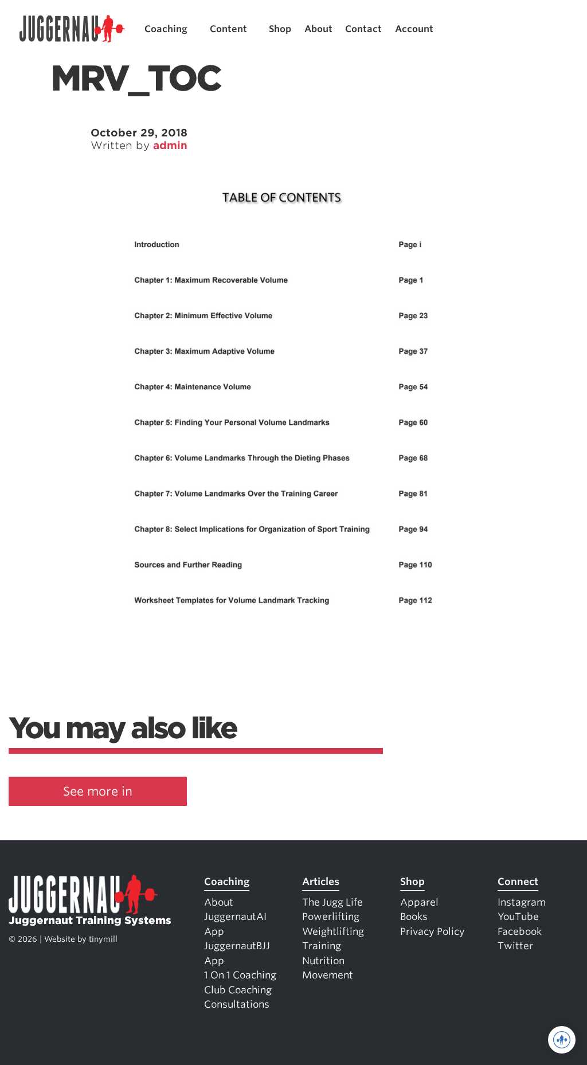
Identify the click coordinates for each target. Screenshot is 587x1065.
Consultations (236, 1004)
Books (414, 916)
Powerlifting (330, 916)
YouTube (518, 916)
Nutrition (323, 960)
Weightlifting (333, 931)
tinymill (103, 938)
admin (170, 145)
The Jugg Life (332, 902)
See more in (97, 791)
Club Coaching (238, 990)
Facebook (520, 931)
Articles (320, 881)
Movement (327, 975)
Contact (363, 29)
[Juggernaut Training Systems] (72, 29)
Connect (518, 881)
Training (321, 946)
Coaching (165, 29)
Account (414, 29)
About (318, 29)
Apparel (419, 902)
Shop (280, 29)
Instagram (522, 902)
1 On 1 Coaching (240, 975)
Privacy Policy (432, 931)
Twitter (515, 946)
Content (228, 29)
